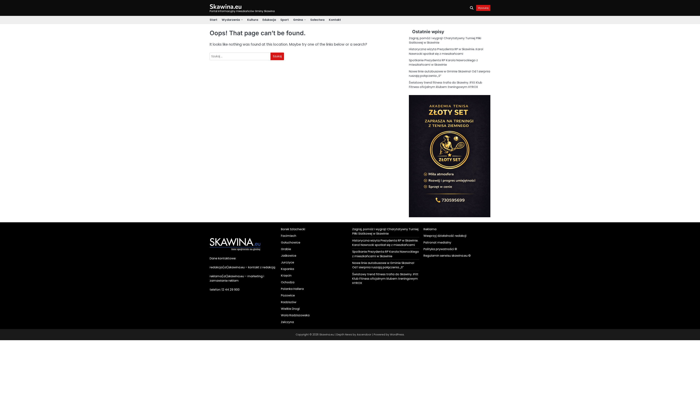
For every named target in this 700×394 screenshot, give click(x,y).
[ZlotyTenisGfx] (449, 216)
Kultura (252, 20)
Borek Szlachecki (293, 229)
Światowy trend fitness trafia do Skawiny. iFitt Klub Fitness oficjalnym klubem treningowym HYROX (445, 84)
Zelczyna (287, 322)
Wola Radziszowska (295, 315)
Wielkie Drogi (290, 309)
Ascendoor (364, 334)
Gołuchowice (290, 242)
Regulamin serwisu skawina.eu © (447, 256)
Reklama (429, 229)
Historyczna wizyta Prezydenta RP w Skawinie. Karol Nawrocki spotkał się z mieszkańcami (446, 51)
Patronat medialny (437, 242)
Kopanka (287, 269)
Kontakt (335, 20)
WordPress (397, 334)
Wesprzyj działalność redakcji (444, 236)
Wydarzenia (231, 20)
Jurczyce (287, 262)
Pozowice (288, 295)
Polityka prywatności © (440, 249)
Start (213, 20)
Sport (284, 20)
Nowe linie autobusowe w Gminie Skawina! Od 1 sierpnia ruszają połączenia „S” (383, 265)
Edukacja (269, 20)
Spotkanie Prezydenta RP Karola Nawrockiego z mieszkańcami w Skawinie (443, 62)
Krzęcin (286, 275)
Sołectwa (317, 20)
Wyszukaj (483, 8)
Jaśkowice (288, 256)
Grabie (286, 249)
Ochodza (287, 282)
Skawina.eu (226, 6)
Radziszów (288, 302)
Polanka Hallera (292, 289)
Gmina (298, 20)
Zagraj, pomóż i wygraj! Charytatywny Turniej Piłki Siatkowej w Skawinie (385, 231)
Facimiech (288, 236)
